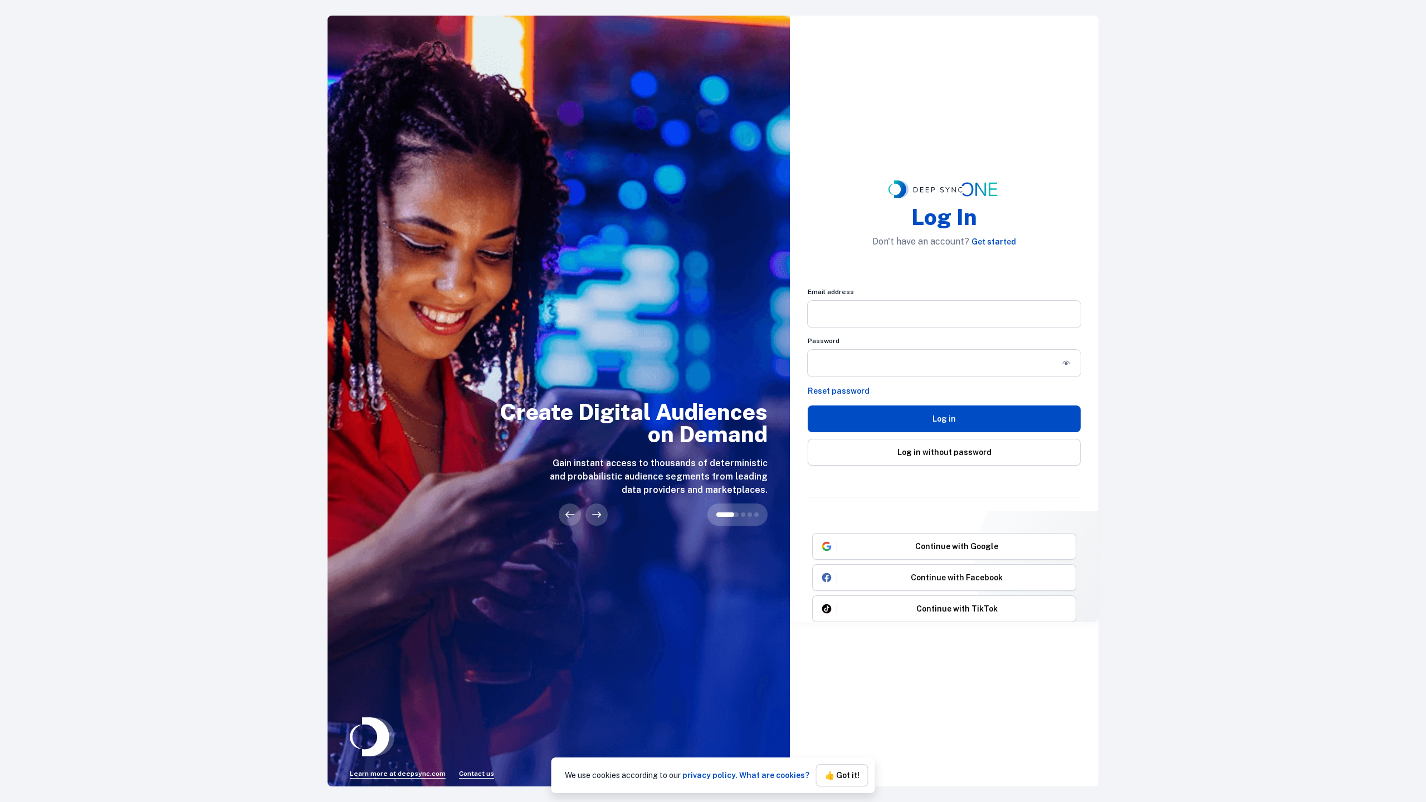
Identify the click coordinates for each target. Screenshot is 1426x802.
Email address (831, 292)
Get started (993, 241)
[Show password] (1066, 363)
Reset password (839, 391)
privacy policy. (710, 775)
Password (823, 341)
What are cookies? (774, 775)
